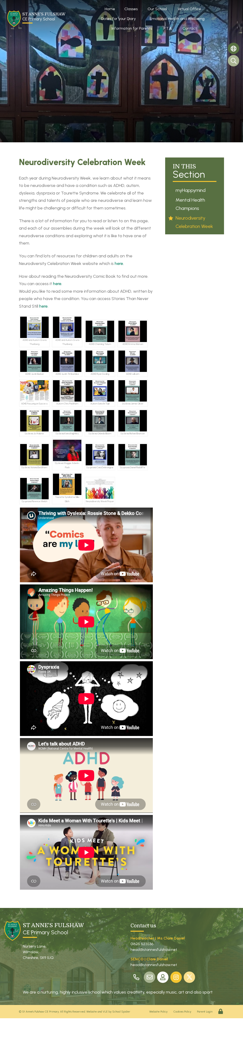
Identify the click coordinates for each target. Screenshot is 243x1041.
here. (119, 263)
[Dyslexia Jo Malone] (34, 420)
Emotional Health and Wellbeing (177, 18)
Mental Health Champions (190, 204)
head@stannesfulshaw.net (154, 949)
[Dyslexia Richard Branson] (132, 420)
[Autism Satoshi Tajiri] (100, 391)
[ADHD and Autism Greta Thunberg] (34, 327)
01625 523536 (142, 944)
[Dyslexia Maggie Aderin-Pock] (67, 450)
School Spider (121, 1011)
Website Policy (158, 1011)
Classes (131, 9)
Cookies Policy (182, 1011)
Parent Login (204, 1011)
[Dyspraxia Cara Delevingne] (100, 454)
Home (110, 9)
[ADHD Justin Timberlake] (67, 361)
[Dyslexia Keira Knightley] (67, 420)
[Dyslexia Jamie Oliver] (132, 391)
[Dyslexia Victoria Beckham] (34, 454)
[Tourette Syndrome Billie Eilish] (67, 484)
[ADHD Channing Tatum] (100, 331)
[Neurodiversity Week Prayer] (100, 488)
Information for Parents (132, 28)
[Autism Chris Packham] (67, 391)
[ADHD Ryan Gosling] (100, 361)
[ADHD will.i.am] (132, 361)
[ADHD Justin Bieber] (34, 361)
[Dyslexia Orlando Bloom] (100, 420)
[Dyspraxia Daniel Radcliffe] (132, 454)
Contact (189, 28)
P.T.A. (168, 28)
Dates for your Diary (118, 18)
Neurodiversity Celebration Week (194, 222)
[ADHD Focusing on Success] (34, 391)
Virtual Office (189, 9)
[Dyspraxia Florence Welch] (34, 488)
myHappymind (191, 190)
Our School (157, 9)
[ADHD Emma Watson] (132, 331)
